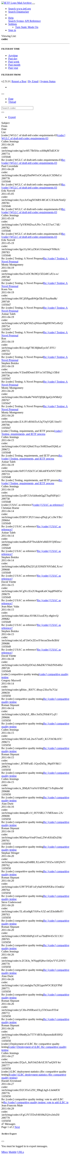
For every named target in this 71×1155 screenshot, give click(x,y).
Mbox (4, 1152)
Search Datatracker (18, 11)
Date (10, 98)
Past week (13, 61)
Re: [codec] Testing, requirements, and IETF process (31, 457)
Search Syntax (16, 21)
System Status (47, 81)
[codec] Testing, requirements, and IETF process (31, 432)
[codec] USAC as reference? (48, 504)
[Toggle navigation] (33, 3)
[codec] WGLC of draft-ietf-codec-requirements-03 (33, 137)
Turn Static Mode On (26, 27)
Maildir (13, 1152)
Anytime (13, 55)
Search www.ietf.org (19, 8)
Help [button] (11, 17)
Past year (13, 67)
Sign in (12, 30)
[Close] (2, 1141)
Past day (12, 58)
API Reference (32, 21)
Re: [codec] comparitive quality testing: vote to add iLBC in (35, 1102)
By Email (33, 81)
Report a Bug (19, 81)
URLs (20, 1152)
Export (12, 117)
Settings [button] (12, 24)
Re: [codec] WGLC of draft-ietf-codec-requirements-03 (33, 161)
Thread (12, 101)
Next (17, 1127)
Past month (14, 64)
